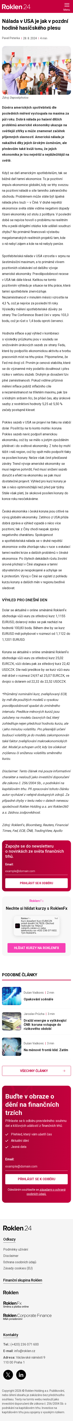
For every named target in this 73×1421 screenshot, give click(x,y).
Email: (9, 864)
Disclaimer (10, 1256)
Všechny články (34, 1071)
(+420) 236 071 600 (25, 1344)
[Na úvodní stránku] (16, 7)
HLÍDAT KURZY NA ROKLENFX (36, 948)
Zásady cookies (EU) (18, 1268)
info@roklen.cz (24, 1351)
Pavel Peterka (11, 38)
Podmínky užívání (15, 1249)
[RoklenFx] (16, 1305)
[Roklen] (10, 1292)
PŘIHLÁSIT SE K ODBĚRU (36, 883)
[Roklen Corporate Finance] (27, 1317)
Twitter (8, 1375)
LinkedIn (21, 1375)
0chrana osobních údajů (19, 1262)
